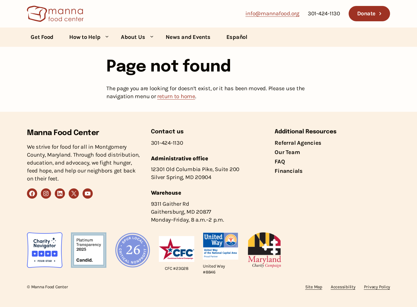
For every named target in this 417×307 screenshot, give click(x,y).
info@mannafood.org (272, 13)
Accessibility (343, 286)
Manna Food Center (63, 133)
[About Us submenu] (151, 36)
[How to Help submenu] (107, 36)
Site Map (313, 286)
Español (236, 37)
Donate (366, 13)
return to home (176, 96)
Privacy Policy (377, 286)
